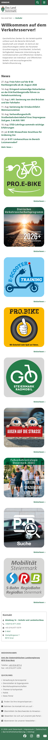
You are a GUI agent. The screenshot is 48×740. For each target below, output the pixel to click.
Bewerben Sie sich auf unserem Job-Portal (23, 716)
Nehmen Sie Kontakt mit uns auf (18, 706)
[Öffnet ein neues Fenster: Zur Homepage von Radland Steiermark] (24, 377)
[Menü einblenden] (44, 2)
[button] (37, 2)
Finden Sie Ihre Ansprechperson (18, 701)
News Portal (8, 696)
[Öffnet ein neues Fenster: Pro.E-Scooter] (24, 276)
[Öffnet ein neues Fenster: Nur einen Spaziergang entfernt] (24, 477)
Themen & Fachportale (12, 689)
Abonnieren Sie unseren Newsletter (19, 720)
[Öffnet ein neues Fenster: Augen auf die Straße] (24, 427)
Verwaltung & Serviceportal (14, 680)
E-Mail (7, 631)
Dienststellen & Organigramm (16, 683)
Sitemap (30, 732)
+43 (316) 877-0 (15, 665)
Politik (5, 692)
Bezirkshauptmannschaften (15, 686)
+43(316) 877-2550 (13, 624)
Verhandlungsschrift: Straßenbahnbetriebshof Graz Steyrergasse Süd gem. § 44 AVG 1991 (23, 117)
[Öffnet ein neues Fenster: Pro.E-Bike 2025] (24, 176)
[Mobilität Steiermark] (24, 577)
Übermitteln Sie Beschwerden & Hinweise (22, 711)
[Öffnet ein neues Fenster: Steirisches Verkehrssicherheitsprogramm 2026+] (24, 226)
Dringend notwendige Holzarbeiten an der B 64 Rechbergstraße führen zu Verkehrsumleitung (23, 92)
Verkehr (18, 18)
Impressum (29, 729)
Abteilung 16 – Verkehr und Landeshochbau (24, 620)
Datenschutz (41, 729)
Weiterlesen (39, 201)
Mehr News (6, 147)
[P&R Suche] (24, 527)
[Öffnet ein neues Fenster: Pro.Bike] (24, 327)
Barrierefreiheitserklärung (14, 732)
